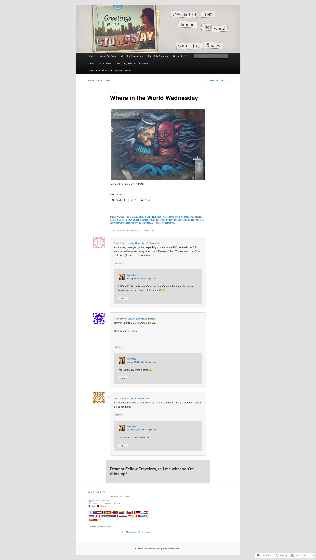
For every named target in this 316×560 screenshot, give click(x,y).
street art (160, 219)
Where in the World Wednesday (177, 216)
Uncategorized (139, 216)
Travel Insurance (145, 532)
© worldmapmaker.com (130, 532)
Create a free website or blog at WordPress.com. (158, 548)
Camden (114, 219)
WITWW (134, 222)
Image (113, 93)
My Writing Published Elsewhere (132, 63)
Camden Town (125, 219)
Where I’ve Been (108, 56)
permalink (169, 222)
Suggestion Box (180, 56)
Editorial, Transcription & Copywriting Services (111, 70)
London (145, 219)
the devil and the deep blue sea (180, 219)
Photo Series (105, 63)
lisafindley (146, 222)
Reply (119, 263)
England (137, 219)
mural (152, 219)
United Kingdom (154, 216)
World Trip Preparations (132, 56)
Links (91, 63)
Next (224, 80)
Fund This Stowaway (158, 56)
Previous (213, 80)
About (92, 56)
